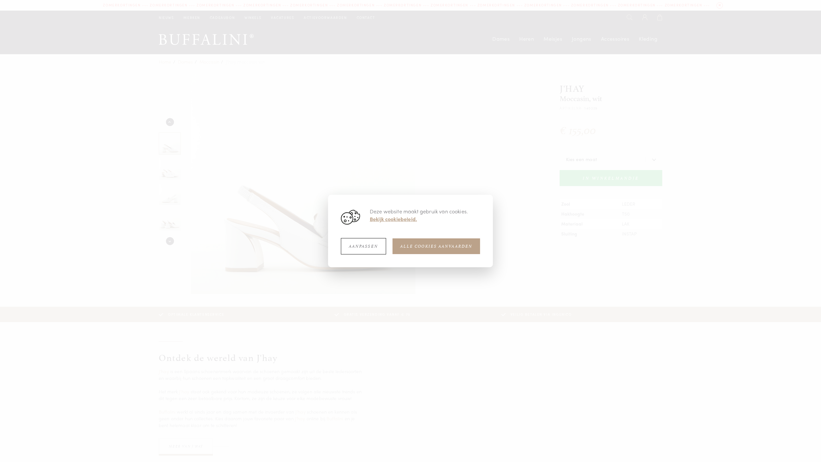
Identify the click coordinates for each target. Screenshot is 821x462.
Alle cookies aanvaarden (436, 246)
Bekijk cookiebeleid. (393, 219)
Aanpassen (363, 246)
